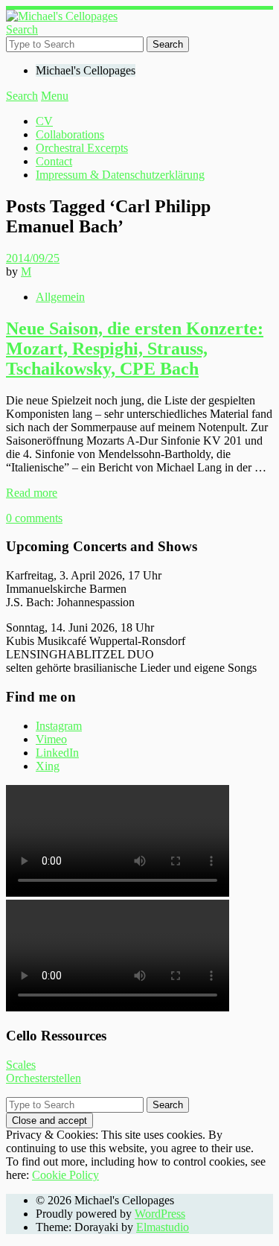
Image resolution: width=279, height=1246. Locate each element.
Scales (21, 1064)
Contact (54, 161)
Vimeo (51, 739)
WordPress (160, 1213)
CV (44, 121)
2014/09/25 (33, 258)
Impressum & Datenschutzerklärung (120, 174)
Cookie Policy (65, 1175)
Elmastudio (162, 1227)
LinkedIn (57, 752)
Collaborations (70, 134)
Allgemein (60, 296)
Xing (48, 766)
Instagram (59, 725)
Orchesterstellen (43, 1078)
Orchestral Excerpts (82, 148)
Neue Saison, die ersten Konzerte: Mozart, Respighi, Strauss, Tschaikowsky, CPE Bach (134, 348)
